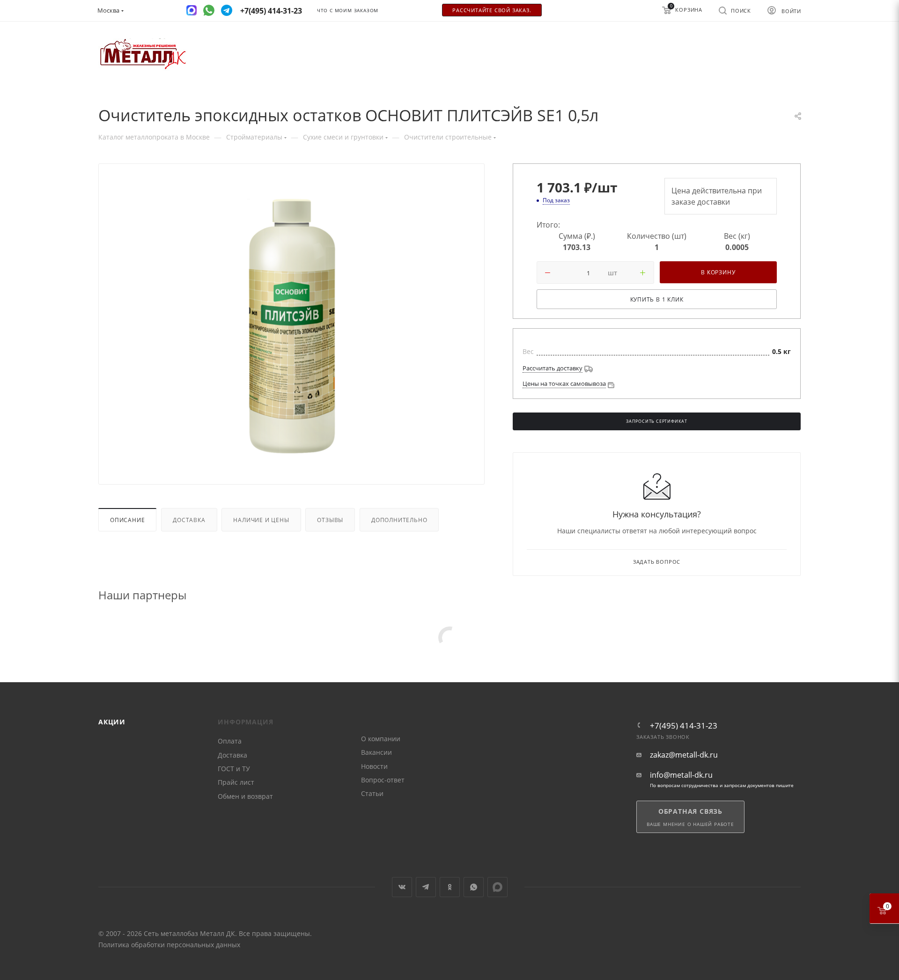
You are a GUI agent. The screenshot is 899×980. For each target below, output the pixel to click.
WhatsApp (474, 887)
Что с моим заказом (347, 10)
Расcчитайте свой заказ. (491, 10)
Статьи (372, 793)
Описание (127, 519)
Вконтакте (402, 887)
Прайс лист (236, 782)
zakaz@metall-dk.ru (684, 755)
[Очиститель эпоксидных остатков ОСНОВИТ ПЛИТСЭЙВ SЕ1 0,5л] (291, 326)
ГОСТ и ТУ (234, 768)
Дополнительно (399, 519)
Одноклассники (450, 887)
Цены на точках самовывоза (564, 383)
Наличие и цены (261, 519)
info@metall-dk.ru (681, 775)
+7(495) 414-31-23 (683, 725)
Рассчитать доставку (552, 368)
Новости (374, 766)
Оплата (230, 741)
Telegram (426, 887)
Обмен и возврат (245, 796)
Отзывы (330, 519)
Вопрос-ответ (383, 779)
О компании (380, 738)
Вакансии (376, 752)
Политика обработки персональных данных (169, 944)
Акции (111, 721)
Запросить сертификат (656, 421)
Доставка (189, 519)
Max (497, 887)
